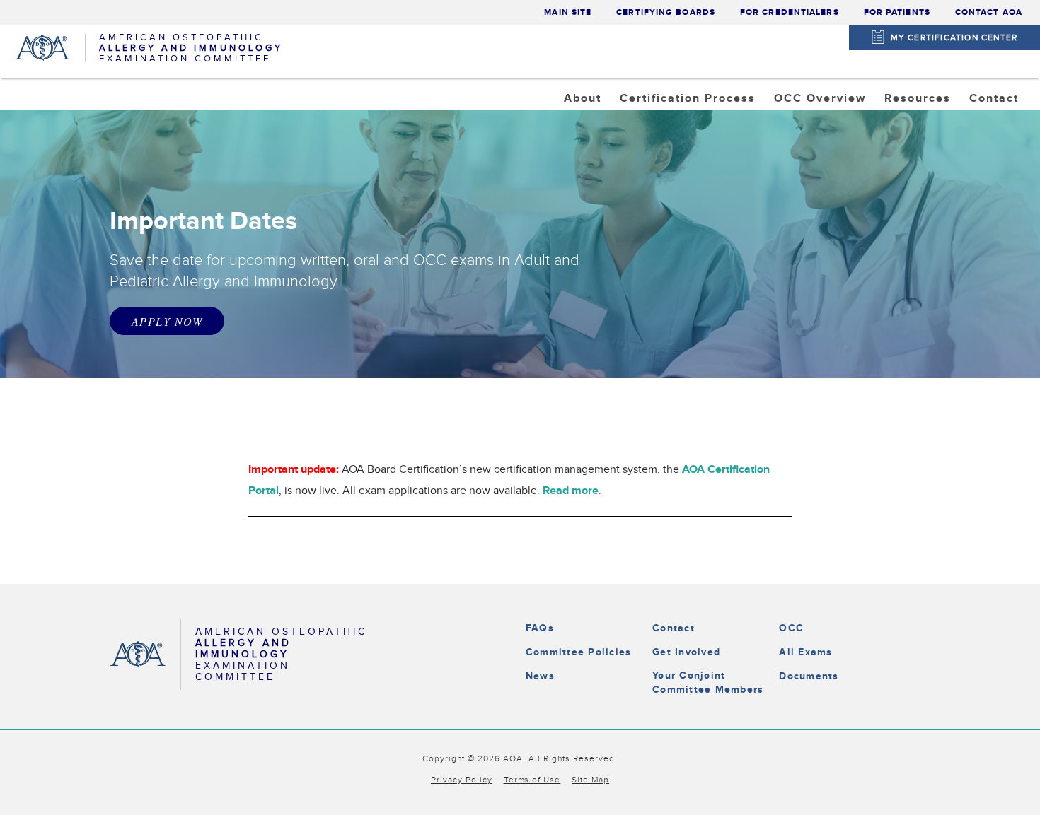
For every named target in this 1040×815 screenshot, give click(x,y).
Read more (571, 491)
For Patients (897, 12)
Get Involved (686, 652)
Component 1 (825, 134)
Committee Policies (578, 652)
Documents (808, 676)
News (540, 676)
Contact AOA (988, 12)
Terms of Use (532, 780)
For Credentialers (789, 12)
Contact (673, 628)
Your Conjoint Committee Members (707, 682)
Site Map (590, 780)
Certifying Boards (665, 12)
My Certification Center (954, 37)
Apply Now (167, 321)
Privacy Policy (461, 780)
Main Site (567, 12)
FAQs (540, 628)
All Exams (805, 652)
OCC (791, 628)
